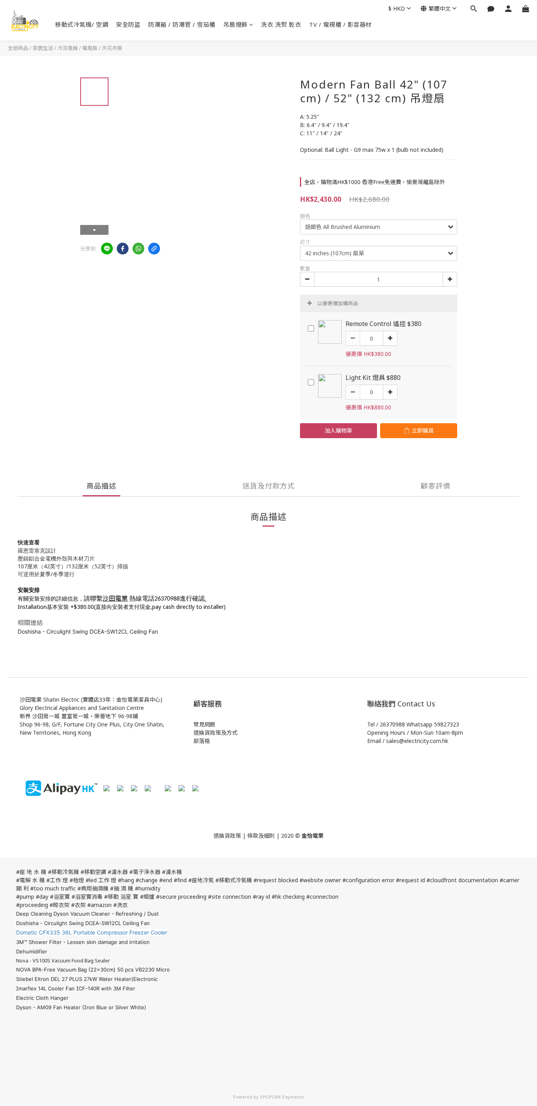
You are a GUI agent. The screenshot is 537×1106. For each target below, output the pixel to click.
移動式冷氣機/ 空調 (81, 24)
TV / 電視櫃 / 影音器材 (340, 24)
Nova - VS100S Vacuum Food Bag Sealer (63, 960)
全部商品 (18, 48)
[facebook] (123, 248)
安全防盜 (128, 24)
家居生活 (43, 48)
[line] (107, 248)
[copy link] (154, 248)
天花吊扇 (112, 48)
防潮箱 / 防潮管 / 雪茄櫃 (181, 24)
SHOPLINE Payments (282, 1097)
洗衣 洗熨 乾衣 (281, 24)
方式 (231, 732)
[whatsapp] (138, 248)
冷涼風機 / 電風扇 (77, 48)
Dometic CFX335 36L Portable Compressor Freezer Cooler (91, 932)
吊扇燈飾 (235, 24)
